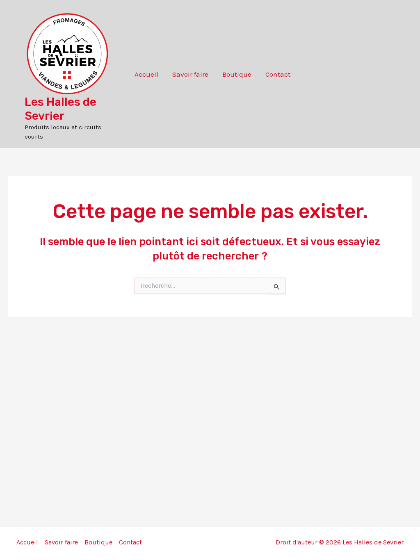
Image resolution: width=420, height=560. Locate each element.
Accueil (146, 74)
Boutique (236, 74)
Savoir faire (190, 74)
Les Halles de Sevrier (60, 109)
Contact (277, 74)
